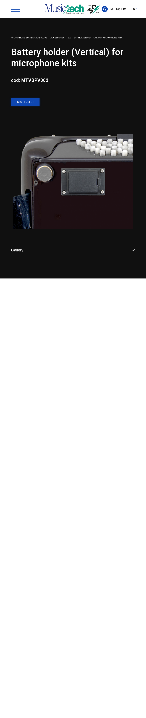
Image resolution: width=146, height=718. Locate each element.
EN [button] (133, 9)
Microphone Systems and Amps (29, 37)
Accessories (57, 37)
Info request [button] (25, 102)
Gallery (17, 250)
